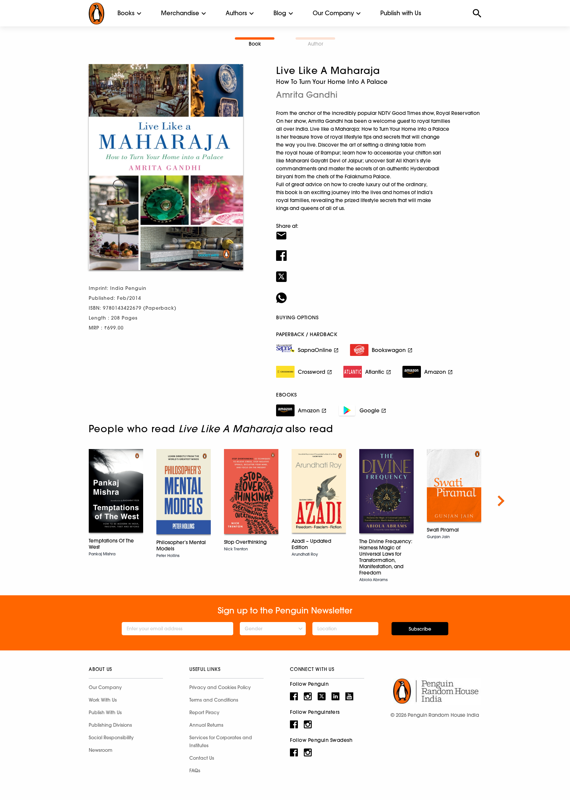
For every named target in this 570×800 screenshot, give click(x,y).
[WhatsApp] (378, 293)
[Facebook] (378, 251)
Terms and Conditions (213, 700)
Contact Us (201, 758)
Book (255, 44)
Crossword (311, 371)
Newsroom (100, 750)
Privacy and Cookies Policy (220, 687)
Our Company (333, 13)
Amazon (435, 371)
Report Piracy (204, 712)
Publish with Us (400, 13)
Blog (279, 13)
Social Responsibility (111, 738)
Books (126, 13)
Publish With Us (105, 712)
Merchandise (180, 13)
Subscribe (420, 629)
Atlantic (374, 371)
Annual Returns (206, 725)
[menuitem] (126, 13)
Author (315, 44)
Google (369, 410)
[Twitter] (378, 272)
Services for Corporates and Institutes (220, 741)
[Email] (378, 231)
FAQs (194, 771)
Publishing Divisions (110, 725)
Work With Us (103, 700)
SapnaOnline (315, 350)
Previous (69, 501)
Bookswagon (389, 350)
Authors (236, 13)
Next (501, 501)
